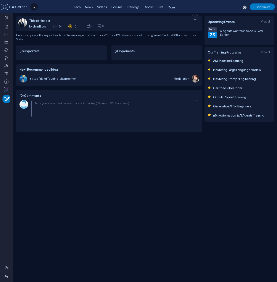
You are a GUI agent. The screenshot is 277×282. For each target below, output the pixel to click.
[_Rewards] (7, 81)
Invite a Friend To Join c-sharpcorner (52, 78)
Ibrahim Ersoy (38, 26)
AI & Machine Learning (228, 61)
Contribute (263, 7)
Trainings (133, 7)
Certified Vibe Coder (227, 88)
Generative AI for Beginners (232, 106)
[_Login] (7, 276)
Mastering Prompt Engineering (234, 79)
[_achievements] (7, 58)
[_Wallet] (7, 42)
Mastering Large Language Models (237, 70)
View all (266, 21)
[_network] (7, 65)
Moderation (181, 78)
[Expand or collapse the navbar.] (7, 17)
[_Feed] (7, 26)
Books (149, 7)
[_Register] (7, 267)
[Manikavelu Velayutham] (23, 79)
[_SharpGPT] (7, 89)
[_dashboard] (7, 34)
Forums (116, 7)
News (89, 7)
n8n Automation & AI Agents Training (238, 115)
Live (160, 7)
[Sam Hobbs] (195, 79)
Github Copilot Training (229, 97)
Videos (102, 7)
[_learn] (7, 50)
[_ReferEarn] (7, 73)
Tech (77, 7)
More (171, 7)
